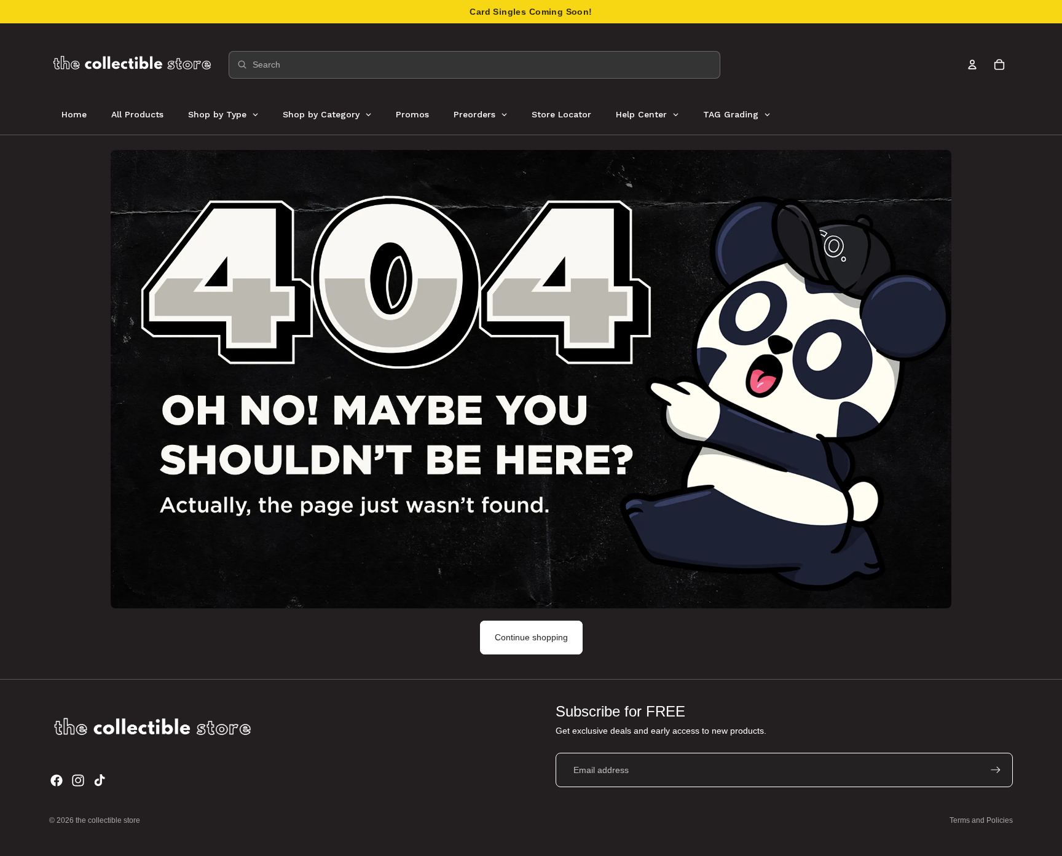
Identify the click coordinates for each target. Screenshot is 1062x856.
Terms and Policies (981, 820)
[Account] (972, 64)
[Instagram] (78, 780)
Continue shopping (531, 637)
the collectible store (108, 820)
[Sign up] (995, 770)
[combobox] (474, 65)
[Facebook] (56, 780)
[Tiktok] (99, 780)
